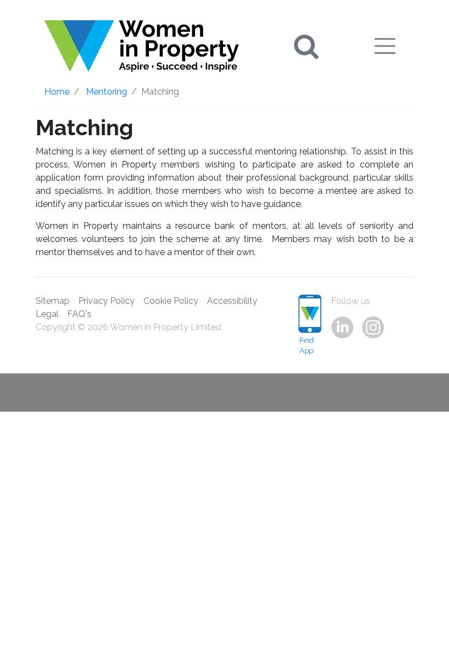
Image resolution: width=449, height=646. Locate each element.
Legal (47, 314)
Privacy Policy (106, 301)
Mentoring (106, 91)
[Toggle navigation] (385, 46)
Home (57, 91)
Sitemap (53, 301)
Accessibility (232, 301)
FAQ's (79, 314)
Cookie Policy (170, 301)
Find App (307, 345)
